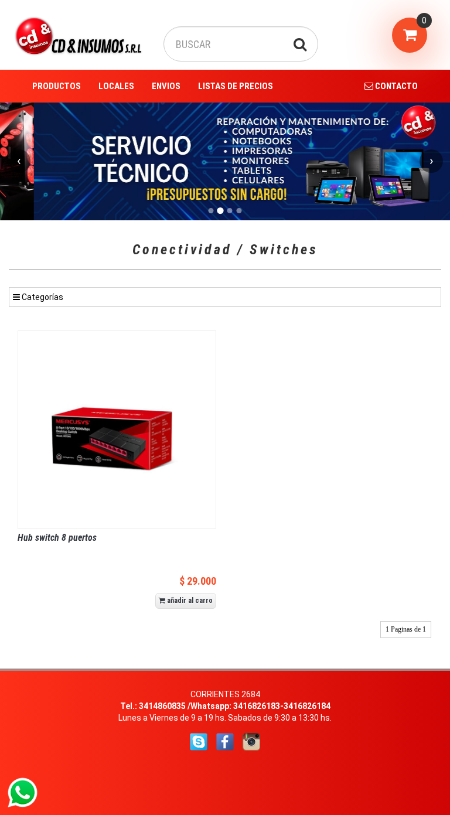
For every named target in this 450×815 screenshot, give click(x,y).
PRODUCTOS (56, 86)
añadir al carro (189, 600)
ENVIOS (166, 86)
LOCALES (116, 86)
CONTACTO (395, 86)
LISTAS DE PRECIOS (235, 86)
